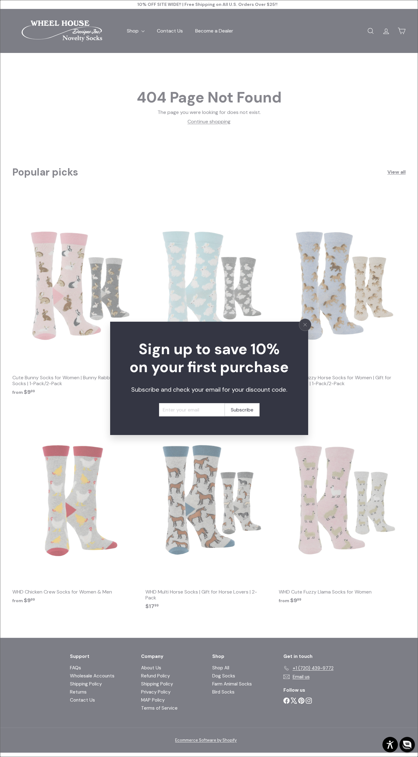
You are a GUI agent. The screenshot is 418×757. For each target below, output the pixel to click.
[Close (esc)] (305, 325)
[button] (407, 744)
